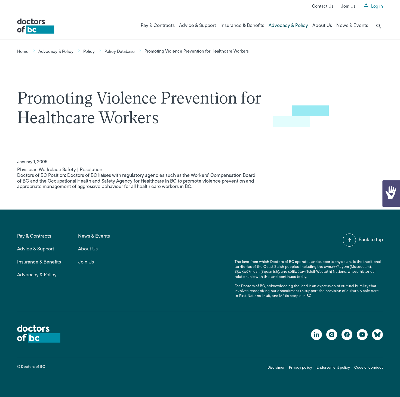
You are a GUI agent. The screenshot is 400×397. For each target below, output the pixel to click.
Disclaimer (276, 368)
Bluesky (377, 334)
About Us (322, 25)
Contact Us (322, 6)
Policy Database (119, 52)
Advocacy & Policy (288, 25)
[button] (390, 193)
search (379, 26)
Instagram (331, 334)
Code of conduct (368, 368)
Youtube (362, 334)
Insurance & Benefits (242, 25)
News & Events (352, 25)
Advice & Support (197, 25)
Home (23, 52)
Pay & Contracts (158, 25)
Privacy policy (300, 368)
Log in (377, 6)
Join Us (348, 6)
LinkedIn (316, 334)
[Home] (35, 26)
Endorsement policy (333, 368)
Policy (89, 52)
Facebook (346, 334)
